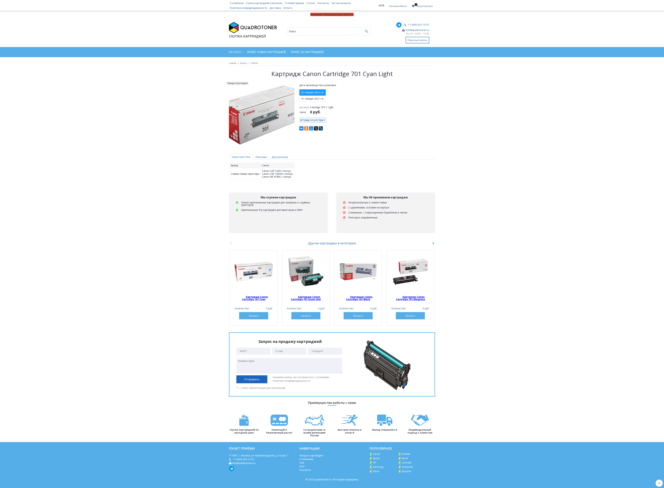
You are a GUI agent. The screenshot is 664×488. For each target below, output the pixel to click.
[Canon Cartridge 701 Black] (358, 272)
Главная (232, 63)
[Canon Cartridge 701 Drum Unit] (306, 272)
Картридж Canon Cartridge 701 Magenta (410, 298)
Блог (302, 466)
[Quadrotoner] (253, 29)
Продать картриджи (311, 455)
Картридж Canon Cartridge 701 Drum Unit (306, 298)
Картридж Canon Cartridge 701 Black (359, 298)
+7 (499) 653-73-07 (418, 24)
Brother (406, 454)
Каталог (235, 52)
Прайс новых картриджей (266, 52)
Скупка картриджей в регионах (264, 3)
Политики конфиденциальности (291, 380)
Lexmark (406, 462)
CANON (254, 63)
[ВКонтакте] (301, 128)
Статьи (310, 3)
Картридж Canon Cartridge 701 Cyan (255, 298)
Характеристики (241, 156)
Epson (376, 458)
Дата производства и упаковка (317, 85)
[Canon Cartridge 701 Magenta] (410, 272)
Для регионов (280, 157)
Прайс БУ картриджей (307, 52)
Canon (376, 454)
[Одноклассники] (306, 128)
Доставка (275, 8)
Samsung (378, 466)
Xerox (376, 471)
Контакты (323, 3)
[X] (316, 128)
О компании (237, 3)
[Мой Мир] (311, 128)
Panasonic (407, 466)
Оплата (287, 8)
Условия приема (294, 3)
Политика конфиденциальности (248, 8)
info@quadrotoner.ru (417, 30)
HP (374, 462)
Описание (261, 157)
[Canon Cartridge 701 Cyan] (254, 272)
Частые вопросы (341, 3)
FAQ (301, 462)
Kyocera (406, 471)
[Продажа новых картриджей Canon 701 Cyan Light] (261, 114)
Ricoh (405, 458)
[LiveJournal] (321, 128)
